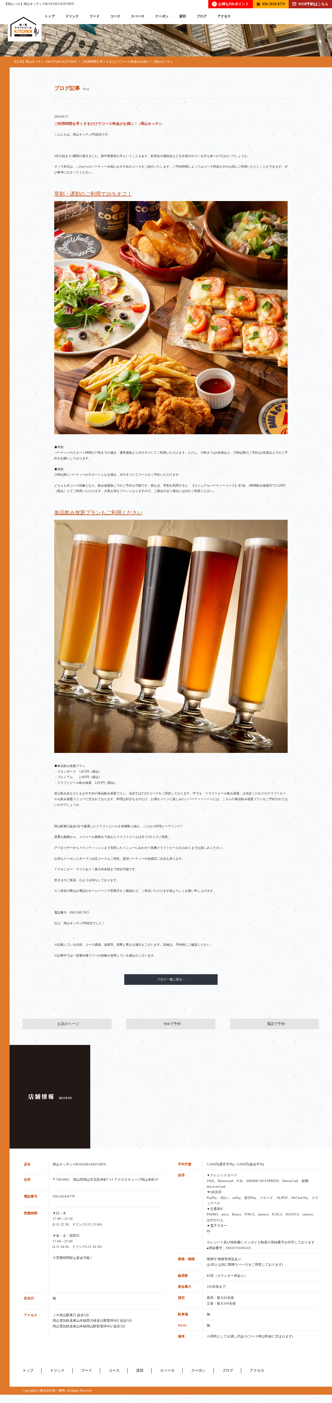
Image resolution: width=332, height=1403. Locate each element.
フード (94, 16)
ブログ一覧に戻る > (171, 979)
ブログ (202, 16)
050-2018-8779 (273, 4)
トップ (50, 16)
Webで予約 (172, 1024)
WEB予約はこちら (313, 4)
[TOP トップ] (25, 26)
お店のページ (68, 1024)
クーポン (162, 16)
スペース (137, 16)
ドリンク (72, 16)
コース (115, 16)
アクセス (224, 16)
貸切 (182, 16)
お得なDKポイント (231, 4)
